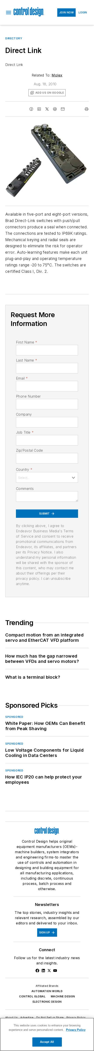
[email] (63, 109)
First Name (26, 342)
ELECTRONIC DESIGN (47, 1001)
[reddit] (55, 109)
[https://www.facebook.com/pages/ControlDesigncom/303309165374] (37, 970)
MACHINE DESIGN (63, 996)
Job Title (25, 432)
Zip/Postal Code (29, 450)
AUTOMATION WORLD (47, 991)
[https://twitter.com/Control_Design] (49, 970)
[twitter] (47, 109)
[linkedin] (39, 109)
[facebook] (31, 109)
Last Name (26, 360)
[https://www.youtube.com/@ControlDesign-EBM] (55, 970)
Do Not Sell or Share (50, 1017)
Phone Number (28, 396)
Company (24, 414)
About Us (11, 1017)
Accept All (47, 1042)
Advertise (27, 1017)
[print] (86, 109)
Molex (57, 75)
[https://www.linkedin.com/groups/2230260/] (43, 970)
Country (24, 469)
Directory (13, 38)
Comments (25, 488)
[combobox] (47, 477)
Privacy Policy (76, 1017)
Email (22, 378)
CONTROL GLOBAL (32, 996)
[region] (47, 1034)
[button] (8, 12)
